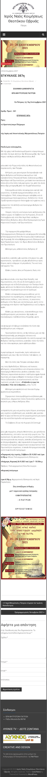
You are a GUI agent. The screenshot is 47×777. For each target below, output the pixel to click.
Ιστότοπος (5, 680)
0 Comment (7, 84)
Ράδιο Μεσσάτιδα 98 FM (15, 719)
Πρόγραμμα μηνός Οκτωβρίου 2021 (29, 612)
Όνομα (4, 662)
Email (4, 671)
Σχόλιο (4, 637)
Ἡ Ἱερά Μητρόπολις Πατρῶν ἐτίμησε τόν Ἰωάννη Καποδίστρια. (22, 604)
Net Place (34, 757)
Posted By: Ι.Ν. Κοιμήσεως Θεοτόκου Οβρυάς (18, 81)
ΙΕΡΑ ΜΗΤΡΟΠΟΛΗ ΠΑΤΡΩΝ (17, 717)
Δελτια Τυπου (6, 64)
